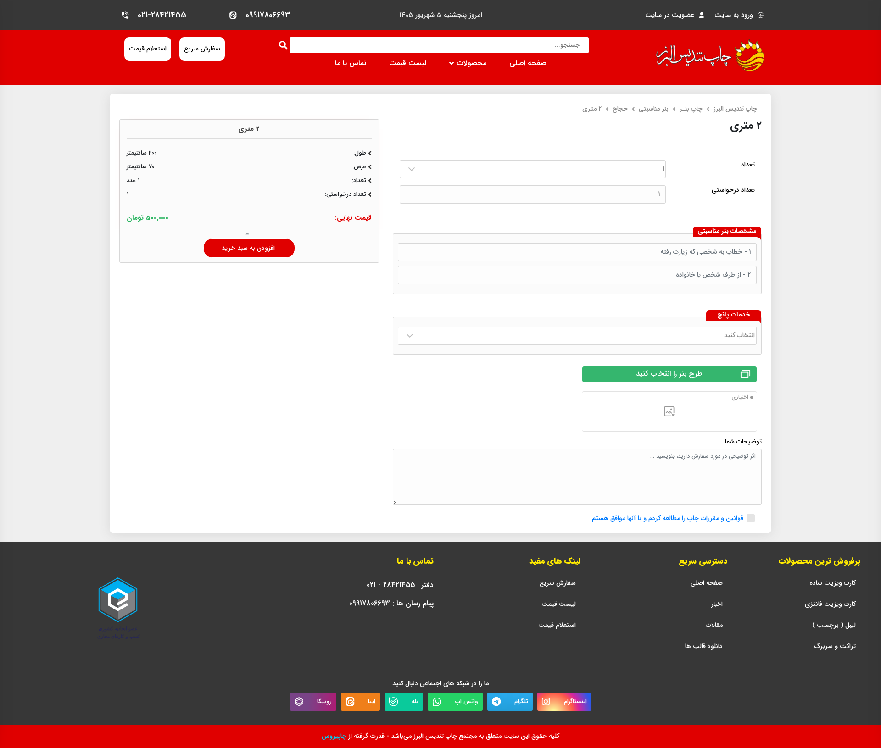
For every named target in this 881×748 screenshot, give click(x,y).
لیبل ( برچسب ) (834, 625)
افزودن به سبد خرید (249, 248)
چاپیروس (334, 736)
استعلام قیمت (557, 625)
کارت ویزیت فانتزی (830, 604)
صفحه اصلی (527, 63)
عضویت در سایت (669, 15)
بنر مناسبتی (654, 109)
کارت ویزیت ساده (832, 583)
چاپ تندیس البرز (735, 109)
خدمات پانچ (733, 315)
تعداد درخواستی (733, 190)
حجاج (620, 109)
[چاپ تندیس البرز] (710, 55)
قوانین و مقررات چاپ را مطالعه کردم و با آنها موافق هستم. (666, 518)
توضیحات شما (743, 442)
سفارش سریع (558, 583)
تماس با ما (350, 63)
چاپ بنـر (691, 109)
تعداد (748, 165)
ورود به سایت (733, 15)
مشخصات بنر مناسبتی (727, 231)
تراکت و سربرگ (835, 646)
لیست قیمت (407, 63)
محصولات (471, 63)
